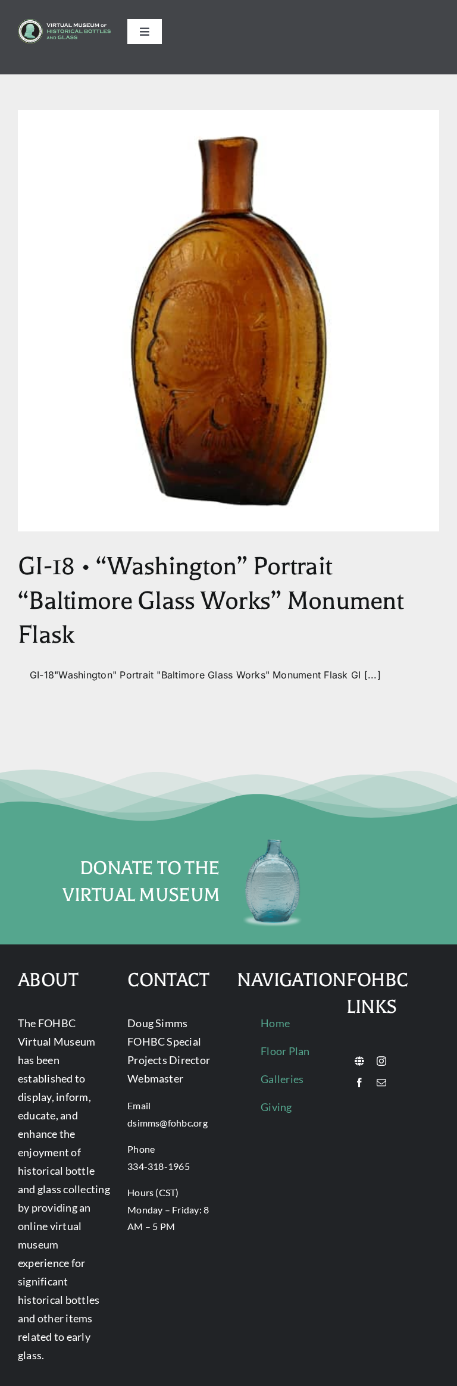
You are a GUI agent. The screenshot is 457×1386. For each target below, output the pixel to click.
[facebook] (359, 1082)
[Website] (359, 1061)
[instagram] (381, 1061)
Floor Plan (285, 1051)
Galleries (282, 1078)
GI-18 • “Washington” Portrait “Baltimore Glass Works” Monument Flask (210, 600)
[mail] (381, 1082)
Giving (276, 1106)
